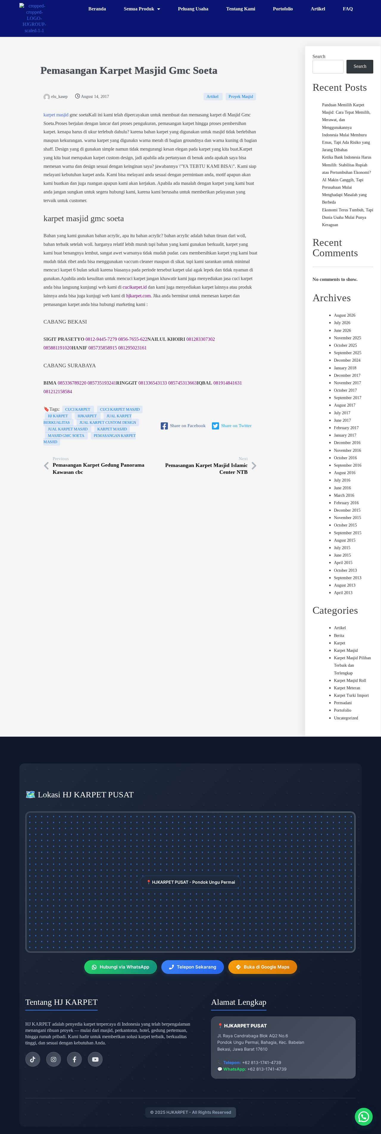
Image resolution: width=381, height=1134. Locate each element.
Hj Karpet (58, 416)
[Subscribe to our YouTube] (95, 1059)
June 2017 (342, 420)
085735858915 (102, 347)
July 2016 (342, 480)
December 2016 (347, 443)
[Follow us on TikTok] (32, 1059)
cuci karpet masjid (120, 409)
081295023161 (132, 347)
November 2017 (347, 383)
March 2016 (344, 495)
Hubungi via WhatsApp (124, 967)
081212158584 (57, 391)
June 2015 (342, 555)
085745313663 (182, 382)
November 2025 (347, 338)
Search (319, 56)
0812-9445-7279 (101, 339)
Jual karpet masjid (68, 429)
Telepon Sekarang (196, 967)
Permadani (343, 703)
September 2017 (347, 398)
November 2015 (347, 518)
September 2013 (347, 578)
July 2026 (342, 323)
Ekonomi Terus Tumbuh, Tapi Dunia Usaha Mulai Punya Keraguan (347, 217)
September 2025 (347, 353)
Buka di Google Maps (266, 967)
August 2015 (344, 540)
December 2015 (347, 510)
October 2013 (345, 570)
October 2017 (345, 390)
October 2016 (345, 458)
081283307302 (200, 339)
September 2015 (347, 533)
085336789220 (72, 382)
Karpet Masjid (133, 70)
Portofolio (342, 710)
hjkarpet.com (138, 295)
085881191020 (57, 347)
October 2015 (345, 525)
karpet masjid (55, 114)
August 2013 (344, 585)
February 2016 (346, 503)
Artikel (213, 96)
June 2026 (342, 330)
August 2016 (344, 473)
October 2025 (345, 345)
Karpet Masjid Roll (350, 680)
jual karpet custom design (107, 422)
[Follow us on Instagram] (53, 1059)
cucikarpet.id (135, 287)
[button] (364, 1117)
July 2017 (342, 413)
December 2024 (347, 360)
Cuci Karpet (78, 409)
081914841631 (227, 382)
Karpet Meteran (347, 688)
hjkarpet (88, 416)
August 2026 (344, 315)
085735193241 (102, 382)
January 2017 (345, 435)
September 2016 (347, 465)
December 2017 (347, 375)
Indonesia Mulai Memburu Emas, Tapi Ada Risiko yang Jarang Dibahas (346, 142)
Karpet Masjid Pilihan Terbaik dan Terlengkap (352, 665)
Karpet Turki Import (351, 695)
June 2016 (342, 488)
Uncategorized (346, 718)
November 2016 (347, 450)
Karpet (339, 643)
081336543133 (152, 382)
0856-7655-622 (132, 339)
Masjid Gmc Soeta (66, 435)
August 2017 (344, 405)
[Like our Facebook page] (74, 1059)
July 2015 (342, 548)
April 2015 (343, 562)
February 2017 (346, 428)
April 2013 (343, 593)
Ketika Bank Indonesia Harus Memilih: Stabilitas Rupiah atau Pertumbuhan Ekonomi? (346, 164)
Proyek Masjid (241, 96)
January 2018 (345, 368)
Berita (339, 635)
